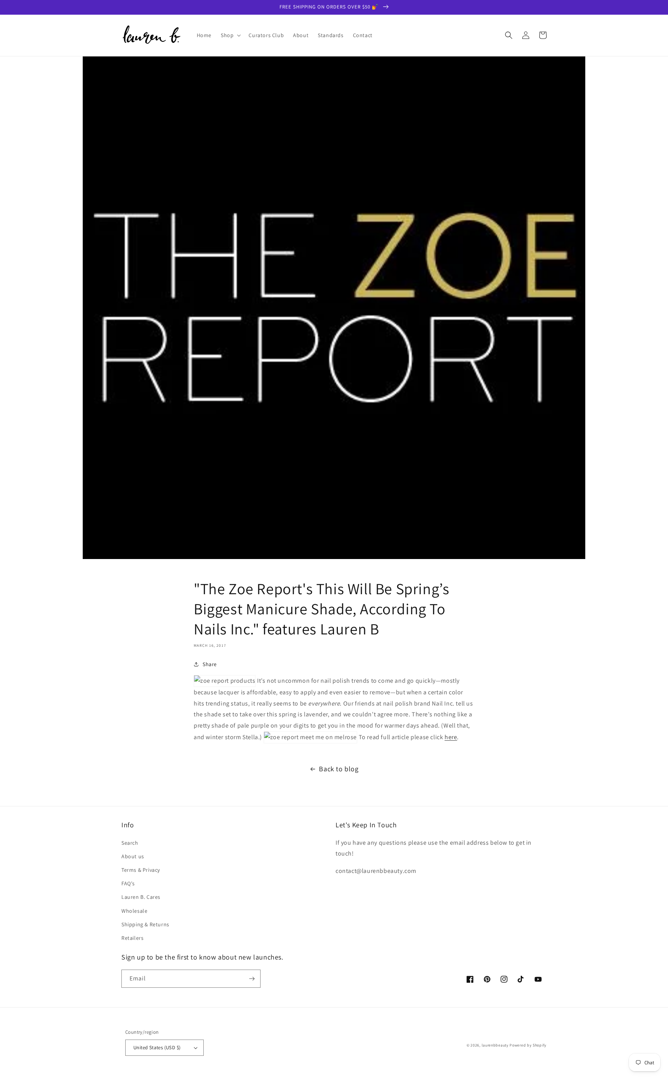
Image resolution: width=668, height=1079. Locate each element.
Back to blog (338, 768)
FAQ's (128, 883)
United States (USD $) (157, 1047)
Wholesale (134, 910)
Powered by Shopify (528, 1045)
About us (132, 856)
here (451, 737)
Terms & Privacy (140, 869)
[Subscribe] (251, 979)
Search (129, 842)
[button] (230, 35)
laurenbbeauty (495, 1045)
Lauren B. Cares (140, 896)
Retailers (132, 937)
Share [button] (210, 664)
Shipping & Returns (145, 924)
